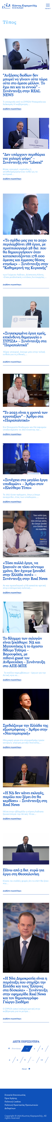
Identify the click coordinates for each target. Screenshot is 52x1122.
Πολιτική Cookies (13, 1101)
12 (42, 1060)
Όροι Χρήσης (11, 1098)
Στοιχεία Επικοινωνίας (15, 1095)
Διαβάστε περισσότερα (12, 109)
